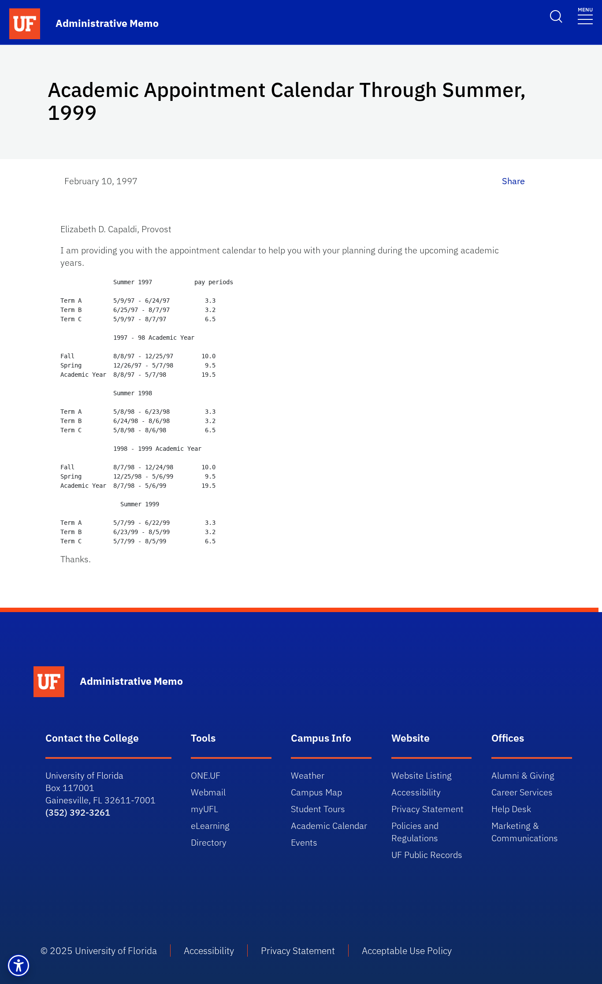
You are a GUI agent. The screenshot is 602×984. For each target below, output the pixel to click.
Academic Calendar (329, 826)
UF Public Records (426, 855)
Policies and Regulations (414, 832)
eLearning (210, 826)
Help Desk (511, 809)
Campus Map (316, 792)
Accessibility (416, 792)
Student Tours (318, 809)
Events (304, 842)
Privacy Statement (427, 809)
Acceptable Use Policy (407, 950)
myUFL (204, 809)
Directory (209, 842)
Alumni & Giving (522, 775)
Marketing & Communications (524, 832)
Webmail (208, 792)
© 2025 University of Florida (99, 950)
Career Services (522, 792)
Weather (307, 775)
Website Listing (421, 775)
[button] (18, 965)
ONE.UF (205, 775)
